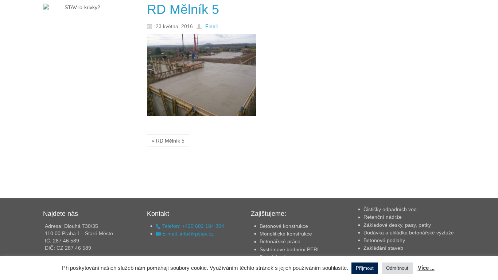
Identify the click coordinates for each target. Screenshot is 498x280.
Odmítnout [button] (397, 268)
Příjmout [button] (365, 268)
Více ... (426, 268)
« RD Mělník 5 (168, 141)
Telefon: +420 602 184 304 (192, 226)
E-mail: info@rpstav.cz (187, 234)
